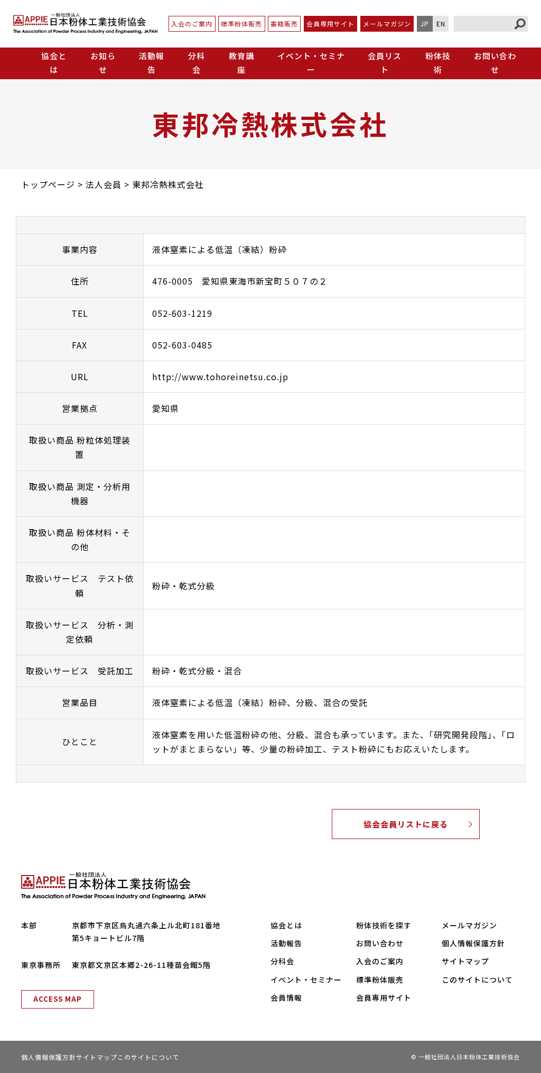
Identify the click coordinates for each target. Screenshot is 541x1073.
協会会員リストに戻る (405, 824)
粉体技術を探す (384, 925)
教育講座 (241, 62)
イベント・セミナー (311, 62)
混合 (233, 670)
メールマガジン (387, 23)
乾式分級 (197, 585)
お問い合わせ (495, 62)
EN (440, 23)
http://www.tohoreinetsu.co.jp (220, 376)
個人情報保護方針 (473, 943)
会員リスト (385, 62)
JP (425, 23)
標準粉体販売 (241, 23)
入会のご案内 (191, 23)
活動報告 (151, 62)
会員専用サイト (330, 23)
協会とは (286, 925)
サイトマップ (465, 961)
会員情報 (286, 997)
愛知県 (165, 408)
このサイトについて (477, 979)
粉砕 (161, 585)
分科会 (196, 62)
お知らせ (103, 62)
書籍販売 (284, 23)
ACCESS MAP (57, 999)
